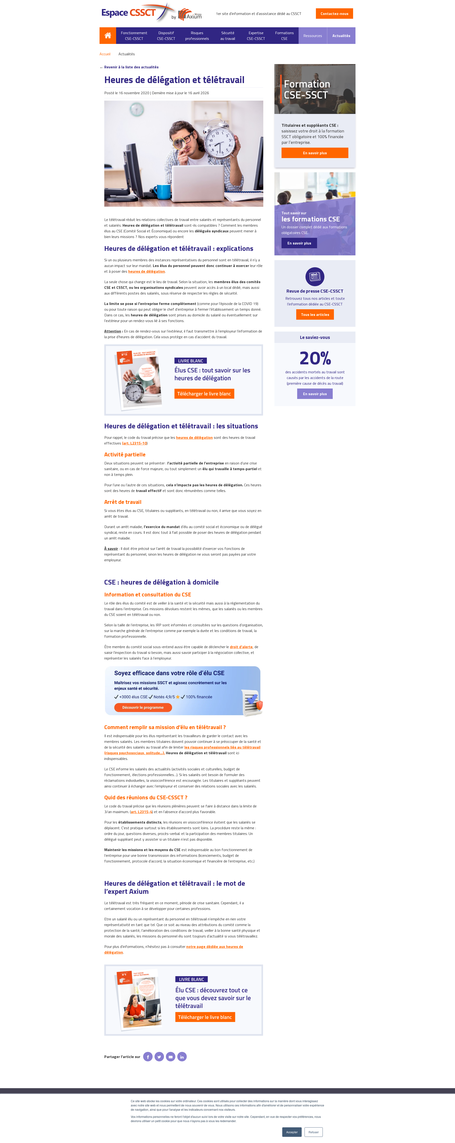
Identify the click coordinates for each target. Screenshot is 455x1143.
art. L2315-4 (141, 812)
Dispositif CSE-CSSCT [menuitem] (166, 35)
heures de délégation (146, 271)
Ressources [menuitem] (312, 35)
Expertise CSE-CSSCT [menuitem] (256, 35)
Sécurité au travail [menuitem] (227, 35)
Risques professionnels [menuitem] (197, 35)
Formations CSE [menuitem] (284, 35)
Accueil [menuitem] (108, 35)
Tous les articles (315, 314)
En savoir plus (315, 153)
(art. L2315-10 (134, 443)
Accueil (105, 54)
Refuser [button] (314, 1132)
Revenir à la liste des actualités (131, 67)
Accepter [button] (292, 1132)
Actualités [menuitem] (341, 35)
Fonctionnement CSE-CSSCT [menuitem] (134, 35)
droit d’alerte (241, 647)
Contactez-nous (334, 13)
